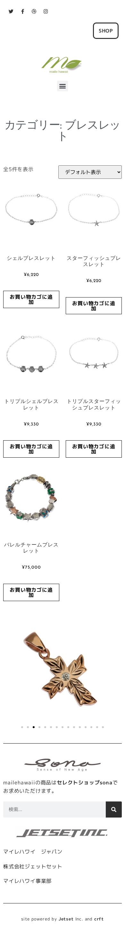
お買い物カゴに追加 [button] (31, 299)
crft (99, 919)
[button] (62, 86)
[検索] (114, 809)
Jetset (66, 919)
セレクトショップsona (85, 782)
